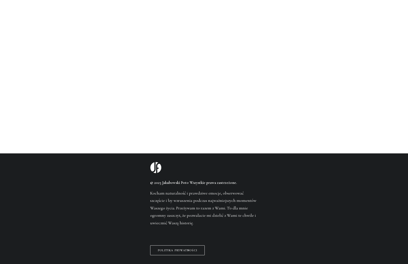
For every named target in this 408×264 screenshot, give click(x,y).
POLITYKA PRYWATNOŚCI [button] (177, 250)
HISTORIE (117, 15)
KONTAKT (284, 15)
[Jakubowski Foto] (203, 15)
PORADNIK (252, 15)
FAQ (227, 15)
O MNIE (144, 15)
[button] (151, 234)
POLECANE (173, 15)
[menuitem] (117, 15)
